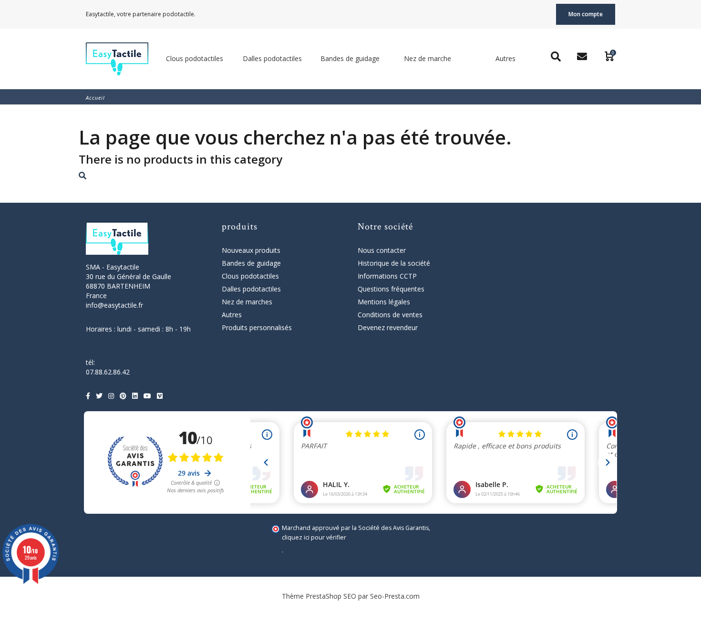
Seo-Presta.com (395, 596)
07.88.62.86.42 (108, 371)
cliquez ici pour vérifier (314, 537)
